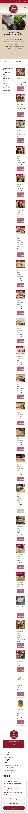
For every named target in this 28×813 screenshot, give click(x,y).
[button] (24, 1)
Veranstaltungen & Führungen (11, 765)
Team (6, 764)
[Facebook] (8, 776)
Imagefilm (7, 760)
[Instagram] (4, 776)
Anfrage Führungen (9, 767)
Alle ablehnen (14, 803)
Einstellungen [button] (14, 799)
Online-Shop (7, 752)
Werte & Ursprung (9, 757)
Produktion (7, 756)
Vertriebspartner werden (10, 770)
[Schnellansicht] (20, 124)
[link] (19, 84)
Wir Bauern (7, 759)
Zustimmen (14, 808)
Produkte (7, 754)
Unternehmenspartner (10, 772)
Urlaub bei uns (8, 768)
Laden (6, 762)
